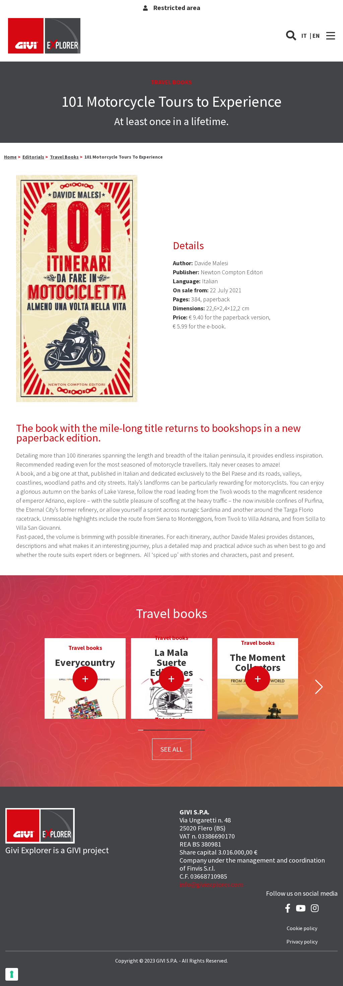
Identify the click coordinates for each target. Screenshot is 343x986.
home (10, 157)
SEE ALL (171, 749)
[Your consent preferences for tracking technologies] (11, 974)
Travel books (64, 157)
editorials (33, 157)
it (304, 35)
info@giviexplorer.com (211, 884)
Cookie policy (302, 928)
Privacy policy (302, 941)
